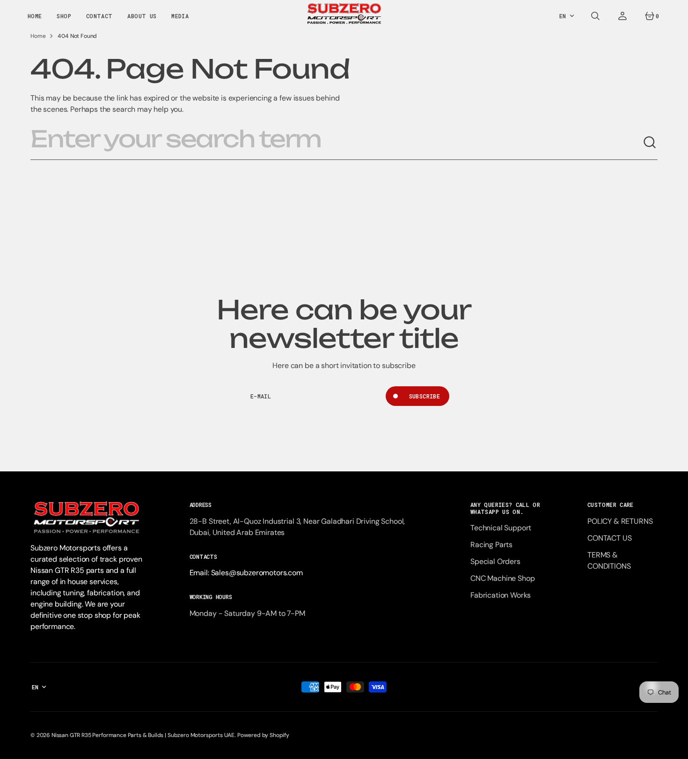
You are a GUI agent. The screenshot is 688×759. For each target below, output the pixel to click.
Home (37, 36)
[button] (595, 16)
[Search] (650, 142)
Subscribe (424, 396)
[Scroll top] (676, 747)
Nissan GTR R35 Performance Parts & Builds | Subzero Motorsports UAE (142, 735)
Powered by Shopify (263, 735)
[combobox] (336, 142)
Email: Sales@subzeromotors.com (246, 573)
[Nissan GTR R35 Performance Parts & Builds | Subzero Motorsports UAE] (344, 16)
